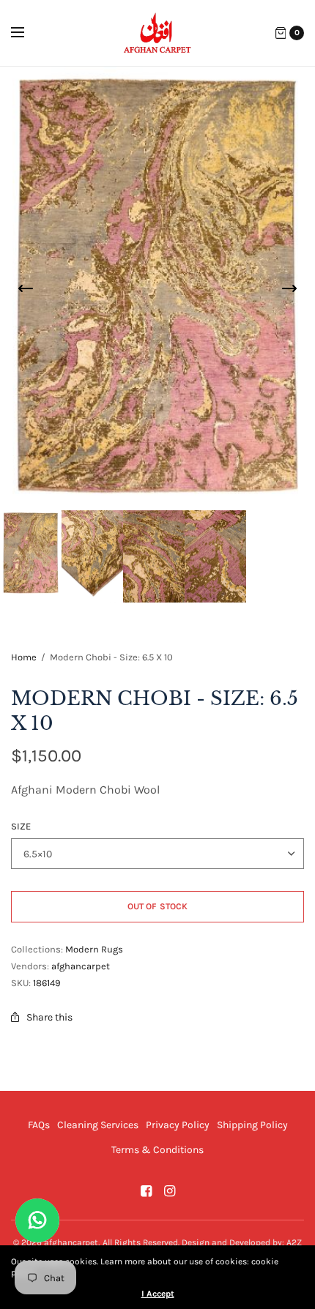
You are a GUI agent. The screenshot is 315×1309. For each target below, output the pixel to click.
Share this (49, 1017)
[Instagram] (169, 1191)
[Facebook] (145, 1191)
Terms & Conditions (157, 1150)
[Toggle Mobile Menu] (27, 33)
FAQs (39, 1125)
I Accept (157, 1293)
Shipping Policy (252, 1125)
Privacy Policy (178, 1125)
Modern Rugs (94, 949)
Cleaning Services (97, 1125)
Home (24, 657)
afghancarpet (80, 966)
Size (21, 826)
